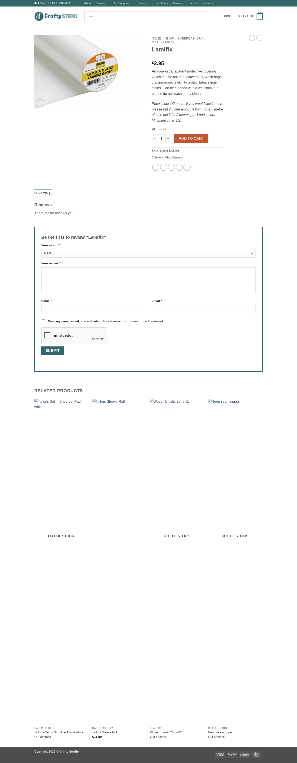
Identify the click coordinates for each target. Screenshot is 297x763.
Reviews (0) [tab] (43, 193)
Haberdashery (190, 38)
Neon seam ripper (220, 732)
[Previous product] (259, 38)
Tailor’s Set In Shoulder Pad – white (58, 732)
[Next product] (252, 38)
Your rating (50, 245)
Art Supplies (121, 3)
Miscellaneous (164, 42)
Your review (50, 263)
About (88, 3)
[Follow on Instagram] (256, 3)
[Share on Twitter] (163, 167)
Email (157, 301)
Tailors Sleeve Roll (104, 732)
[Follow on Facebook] (252, 3)
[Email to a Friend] (171, 167)
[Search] (212, 16)
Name (46, 301)
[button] (225, 16)
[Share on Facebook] (155, 167)
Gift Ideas (162, 3)
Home (156, 38)
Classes (142, 3)
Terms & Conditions (200, 3)
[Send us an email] (260, 3)
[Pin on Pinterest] (179, 167)
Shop (169, 38)
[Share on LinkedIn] (187, 167)
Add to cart (191, 138)
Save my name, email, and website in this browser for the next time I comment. (106, 321)
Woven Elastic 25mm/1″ (166, 732)
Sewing (100, 3)
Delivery (178, 3)
